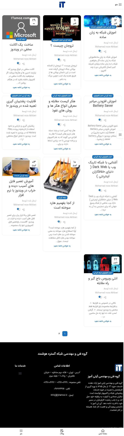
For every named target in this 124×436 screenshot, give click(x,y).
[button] (20, 373)
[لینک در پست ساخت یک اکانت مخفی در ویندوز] (21, 27)
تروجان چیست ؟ (62, 45)
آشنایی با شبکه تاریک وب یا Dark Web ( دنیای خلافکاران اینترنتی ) (102, 169)
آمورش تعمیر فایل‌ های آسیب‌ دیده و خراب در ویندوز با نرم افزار (21, 188)
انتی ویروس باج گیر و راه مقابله (102, 281)
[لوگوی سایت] (62, 4)
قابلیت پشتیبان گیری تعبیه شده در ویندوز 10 (21, 104)
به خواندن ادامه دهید (103, 75)
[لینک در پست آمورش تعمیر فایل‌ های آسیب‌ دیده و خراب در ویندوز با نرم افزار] (21, 166)
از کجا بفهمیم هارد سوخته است (62, 205)
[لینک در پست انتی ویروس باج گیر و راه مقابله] (103, 263)
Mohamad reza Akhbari (106, 46)
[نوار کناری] (120, 134)
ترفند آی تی (111, 27)
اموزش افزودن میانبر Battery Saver (102, 104)
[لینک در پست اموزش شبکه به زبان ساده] (103, 21)
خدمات (93, 27)
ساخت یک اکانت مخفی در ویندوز (21, 47)
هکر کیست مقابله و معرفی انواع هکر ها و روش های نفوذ (62, 106)
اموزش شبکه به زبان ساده (103, 35)
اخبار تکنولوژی (101, 27)
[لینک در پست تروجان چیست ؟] (62, 27)
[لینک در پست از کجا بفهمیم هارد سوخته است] (62, 177)
